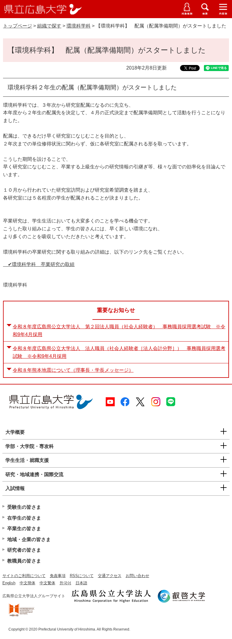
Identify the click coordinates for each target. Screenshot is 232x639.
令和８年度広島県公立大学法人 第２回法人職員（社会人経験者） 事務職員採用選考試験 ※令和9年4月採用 (119, 330)
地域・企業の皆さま (29, 539)
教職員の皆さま (24, 560)
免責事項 (58, 575)
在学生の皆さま (24, 518)
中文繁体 (47, 583)
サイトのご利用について (24, 575)
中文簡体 (27, 583)
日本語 (81, 583)
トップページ (17, 25)
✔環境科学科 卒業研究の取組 (39, 264)
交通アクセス (109, 575)
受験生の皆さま (24, 507)
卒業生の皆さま (24, 528)
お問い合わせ (137, 575)
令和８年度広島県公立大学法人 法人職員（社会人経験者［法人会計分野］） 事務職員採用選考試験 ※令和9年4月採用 (119, 352)
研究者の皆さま (24, 550)
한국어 (65, 583)
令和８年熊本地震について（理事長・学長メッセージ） (73, 370)
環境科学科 (78, 25)
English (8, 583)
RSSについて (82, 575)
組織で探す (49, 25)
